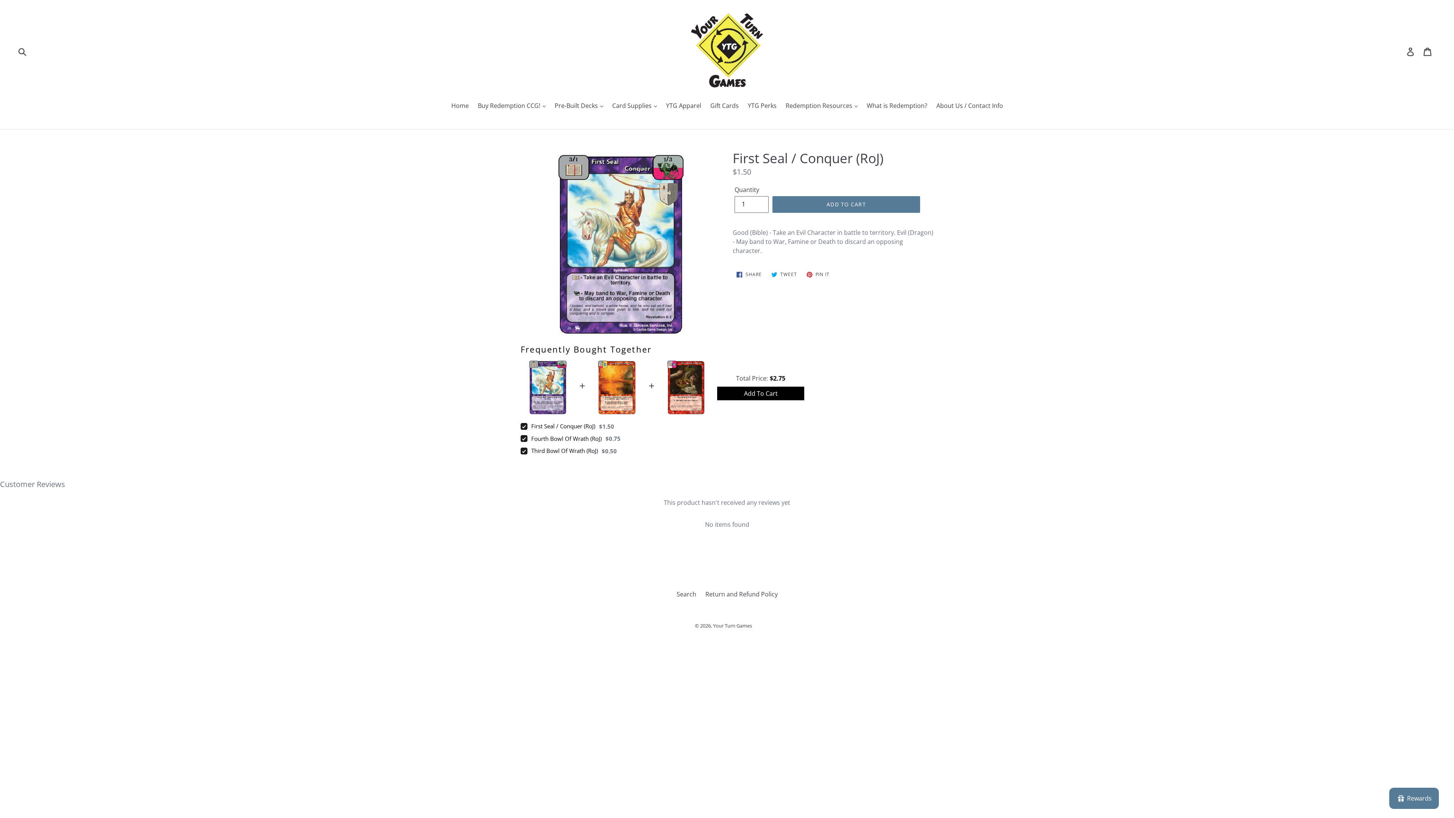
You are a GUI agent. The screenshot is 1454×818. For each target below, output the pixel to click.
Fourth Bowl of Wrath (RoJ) (566, 438)
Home (460, 105)
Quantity (747, 190)
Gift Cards (724, 105)
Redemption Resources (820, 105)
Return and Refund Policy (741, 594)
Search (686, 594)
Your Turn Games (732, 625)
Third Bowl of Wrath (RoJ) (564, 450)
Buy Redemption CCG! (510, 105)
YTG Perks (762, 105)
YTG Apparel (683, 105)
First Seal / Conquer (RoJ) (563, 426)
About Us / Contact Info (969, 105)
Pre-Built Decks (577, 105)
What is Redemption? (897, 105)
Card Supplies (632, 105)
